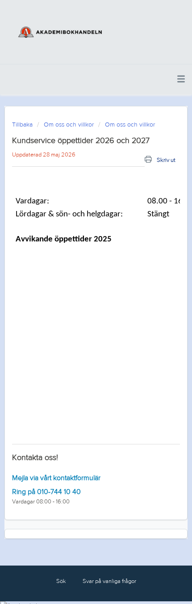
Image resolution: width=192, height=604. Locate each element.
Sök (61, 581)
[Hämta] (79, 298)
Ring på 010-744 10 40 (46, 491)
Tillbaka (22, 125)
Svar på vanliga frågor (109, 581)
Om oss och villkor (69, 125)
